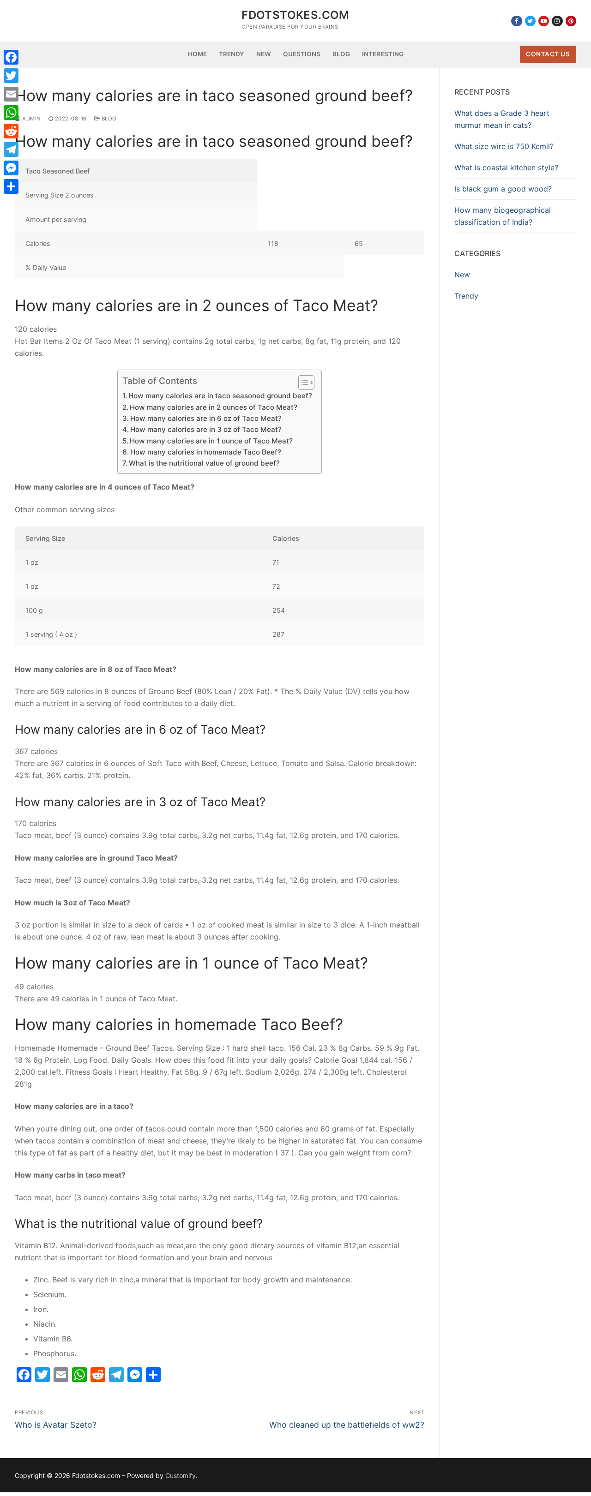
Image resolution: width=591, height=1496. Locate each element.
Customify (180, 1475)
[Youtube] (543, 21)
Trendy (466, 295)
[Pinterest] (571, 21)
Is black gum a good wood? (503, 188)
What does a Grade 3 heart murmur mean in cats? (501, 119)
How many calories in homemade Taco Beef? (205, 452)
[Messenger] (11, 168)
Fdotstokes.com (295, 15)
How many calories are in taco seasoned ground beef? (220, 395)
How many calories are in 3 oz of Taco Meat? (206, 429)
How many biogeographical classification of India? (502, 216)
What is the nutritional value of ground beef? (204, 463)
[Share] (11, 186)
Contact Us (548, 54)
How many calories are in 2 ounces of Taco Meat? (213, 407)
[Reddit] (11, 131)
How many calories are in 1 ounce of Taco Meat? (211, 441)
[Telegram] (11, 149)
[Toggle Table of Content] (301, 382)
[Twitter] (530, 21)
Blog (108, 118)
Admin (31, 118)
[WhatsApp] (11, 112)
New (462, 274)
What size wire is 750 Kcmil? (504, 146)
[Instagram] (557, 21)
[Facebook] (516, 21)
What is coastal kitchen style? (506, 167)
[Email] (11, 94)
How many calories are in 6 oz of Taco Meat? (206, 418)
